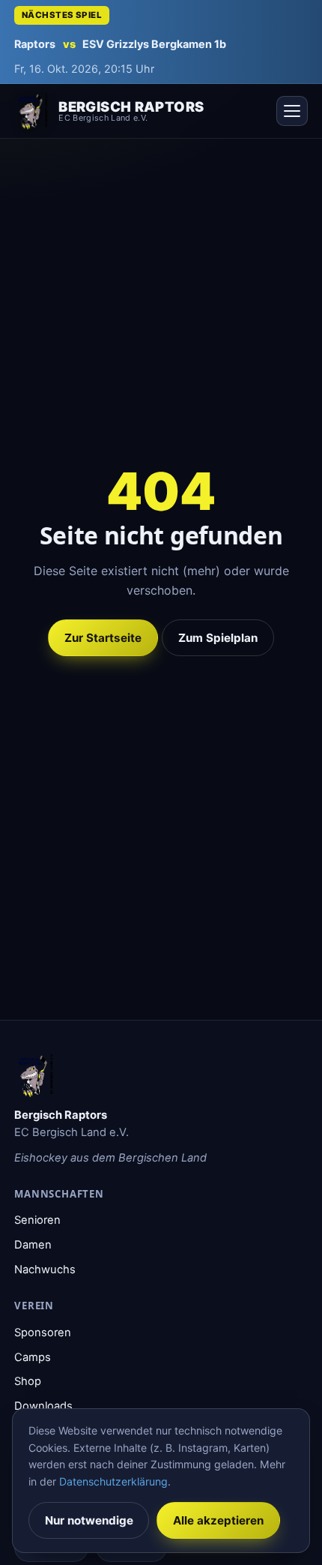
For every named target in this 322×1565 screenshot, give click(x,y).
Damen (33, 1245)
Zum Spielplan (218, 638)
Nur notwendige (89, 1520)
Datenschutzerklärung (113, 1481)
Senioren (37, 1220)
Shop (27, 1381)
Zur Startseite (103, 638)
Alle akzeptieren (218, 1520)
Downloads (43, 1406)
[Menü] (292, 111)
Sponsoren (42, 1332)
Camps (32, 1357)
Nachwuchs (45, 1269)
